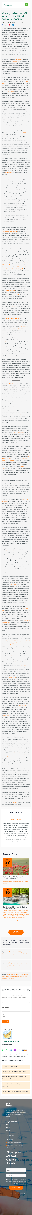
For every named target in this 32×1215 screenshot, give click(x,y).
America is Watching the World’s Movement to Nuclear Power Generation (14, 1078)
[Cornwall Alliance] (8, 5)
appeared (14, 802)
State (3, 1014)
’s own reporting (17, 328)
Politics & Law (6, 914)
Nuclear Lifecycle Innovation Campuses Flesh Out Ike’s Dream (14, 1085)
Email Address (5, 1007)
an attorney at (15, 294)
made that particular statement (12, 551)
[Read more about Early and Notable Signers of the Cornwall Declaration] (16, 866)
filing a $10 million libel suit (10, 231)
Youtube (9, 1130)
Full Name (4, 1001)
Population (12, 914)
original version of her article (12, 318)
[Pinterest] (9, 25)
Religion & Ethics (19, 914)
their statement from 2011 (19, 755)
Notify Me (5, 1021)
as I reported (8, 172)
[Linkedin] (13, 25)
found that (10, 656)
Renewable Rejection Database (20, 414)
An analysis (11, 91)
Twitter (8, 1127)
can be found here (10, 290)
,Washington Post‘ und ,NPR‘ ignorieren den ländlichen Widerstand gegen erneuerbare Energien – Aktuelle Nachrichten (15, 953)
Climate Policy (25, 910)
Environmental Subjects (9, 912)
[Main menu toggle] (26, 4)
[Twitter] (6, 25)
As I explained (18, 253)
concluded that (12, 677)
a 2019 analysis (22, 705)
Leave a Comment (7, 881)
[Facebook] (2, 25)
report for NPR (12, 383)
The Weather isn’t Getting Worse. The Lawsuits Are (15, 1091)
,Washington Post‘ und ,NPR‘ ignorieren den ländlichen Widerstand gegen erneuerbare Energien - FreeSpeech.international (15, 976)
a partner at (13, 306)
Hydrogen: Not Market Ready (9, 1066)
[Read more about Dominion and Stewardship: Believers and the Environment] (16, 896)
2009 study (14, 584)
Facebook (9, 1124)
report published (11, 644)
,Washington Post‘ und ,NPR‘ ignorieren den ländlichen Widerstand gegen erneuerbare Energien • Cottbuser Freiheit (15, 965)
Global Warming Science (21, 912)
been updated (23, 326)
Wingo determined (9, 342)
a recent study (15, 61)
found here (6, 715)
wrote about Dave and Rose (15, 753)
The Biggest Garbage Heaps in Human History (14, 1071)
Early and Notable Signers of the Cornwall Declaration (14, 877)
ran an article (19, 59)
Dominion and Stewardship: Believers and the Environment (15, 907)
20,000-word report (19, 432)
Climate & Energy (17, 881)
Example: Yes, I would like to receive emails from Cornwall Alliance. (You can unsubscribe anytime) (16, 1181)
